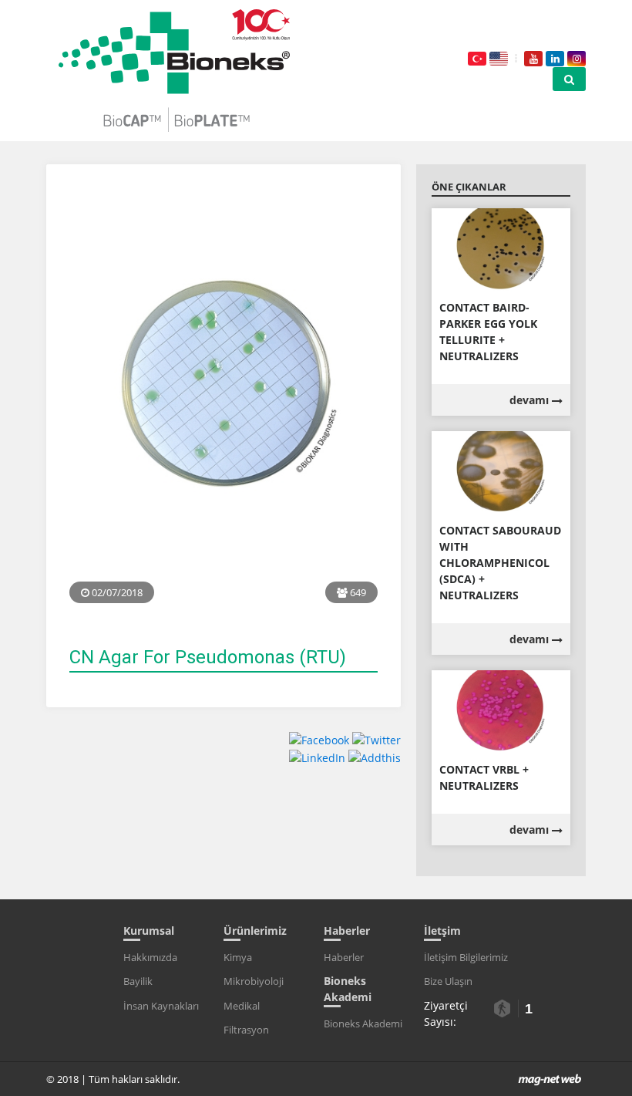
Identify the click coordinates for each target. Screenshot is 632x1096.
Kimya (238, 957)
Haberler (344, 957)
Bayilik (138, 981)
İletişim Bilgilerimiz (466, 957)
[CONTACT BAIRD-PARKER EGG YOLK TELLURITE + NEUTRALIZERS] (501, 248)
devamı (530, 400)
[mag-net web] (550, 1079)
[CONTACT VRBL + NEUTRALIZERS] (501, 710)
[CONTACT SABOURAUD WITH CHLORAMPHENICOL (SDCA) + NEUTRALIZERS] (501, 471)
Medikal (242, 1006)
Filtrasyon (246, 1030)
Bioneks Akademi (363, 1023)
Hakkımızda (150, 957)
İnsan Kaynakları (161, 1006)
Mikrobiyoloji (254, 981)
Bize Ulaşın (448, 981)
